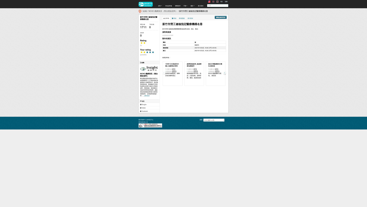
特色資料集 (168, 6)
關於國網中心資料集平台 (146, 120)
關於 (192, 6)
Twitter (143, 108)
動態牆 (182, 18)
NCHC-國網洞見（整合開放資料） (163, 11)
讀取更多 (147, 96)
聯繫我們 (177, 6)
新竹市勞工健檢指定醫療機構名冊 (193, 11)
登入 (221, 1)
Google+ (144, 104)
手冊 (185, 6)
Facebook (144, 111)
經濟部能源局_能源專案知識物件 (194, 65)
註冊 (226, 1)
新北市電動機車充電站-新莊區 (215, 65)
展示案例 (200, 6)
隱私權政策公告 (143, 122)
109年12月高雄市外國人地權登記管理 (172, 65)
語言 (201, 120)
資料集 (167, 18)
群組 (174, 18)
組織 (145, 11)
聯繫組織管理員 (220, 17)
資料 (159, 6)
